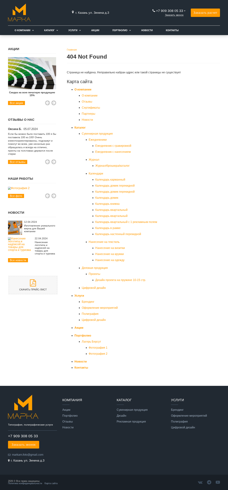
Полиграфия (90, 313)
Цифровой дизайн (94, 287)
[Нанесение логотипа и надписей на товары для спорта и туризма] (20, 249)
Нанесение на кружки (109, 254)
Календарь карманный (110, 179)
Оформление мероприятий (100, 307)
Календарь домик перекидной (115, 185)
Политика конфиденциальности (25, 483)
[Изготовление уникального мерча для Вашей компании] (15, 233)
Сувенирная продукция (97, 133)
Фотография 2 (98, 353)
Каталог (49, 30)
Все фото (16, 195)
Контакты (172, 30)
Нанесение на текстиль (104, 241)
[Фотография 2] (32, 188)
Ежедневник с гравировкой (113, 145)
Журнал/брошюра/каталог (112, 165)
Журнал (94, 159)
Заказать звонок (174, 15)
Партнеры (88, 113)
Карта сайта (51, 483)
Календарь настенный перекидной (118, 234)
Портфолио (119, 30)
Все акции (16, 103)
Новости (147, 30)
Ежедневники (98, 139)
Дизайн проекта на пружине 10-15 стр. (120, 280)
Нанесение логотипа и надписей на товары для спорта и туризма (45, 248)
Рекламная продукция (131, 421)
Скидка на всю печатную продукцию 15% (32, 94)
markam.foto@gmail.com (27, 454)
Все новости (18, 260)
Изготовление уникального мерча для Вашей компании (39, 228)
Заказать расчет (205, 12)
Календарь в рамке (108, 228)
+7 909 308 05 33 (169, 11)
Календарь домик (106, 197)
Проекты (94, 273)
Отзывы (87, 101)
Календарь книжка (107, 203)
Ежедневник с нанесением (113, 151)
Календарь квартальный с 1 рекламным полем (126, 221)
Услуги (72, 30)
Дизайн (121, 415)
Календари (96, 173)
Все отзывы (17, 161)
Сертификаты (91, 107)
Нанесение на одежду (110, 260)
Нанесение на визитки (110, 247)
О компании (22, 30)
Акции (95, 30)
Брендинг (88, 301)
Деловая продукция (95, 267)
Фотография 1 (98, 347)
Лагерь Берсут (91, 341)
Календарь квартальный (111, 209)
